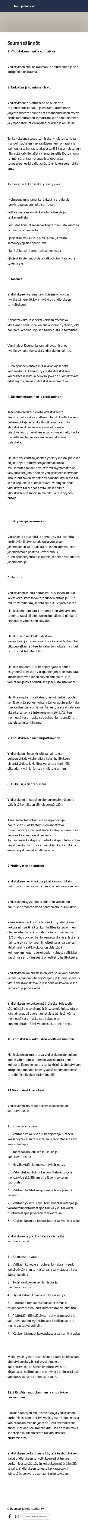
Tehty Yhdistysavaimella (36, 1516)
